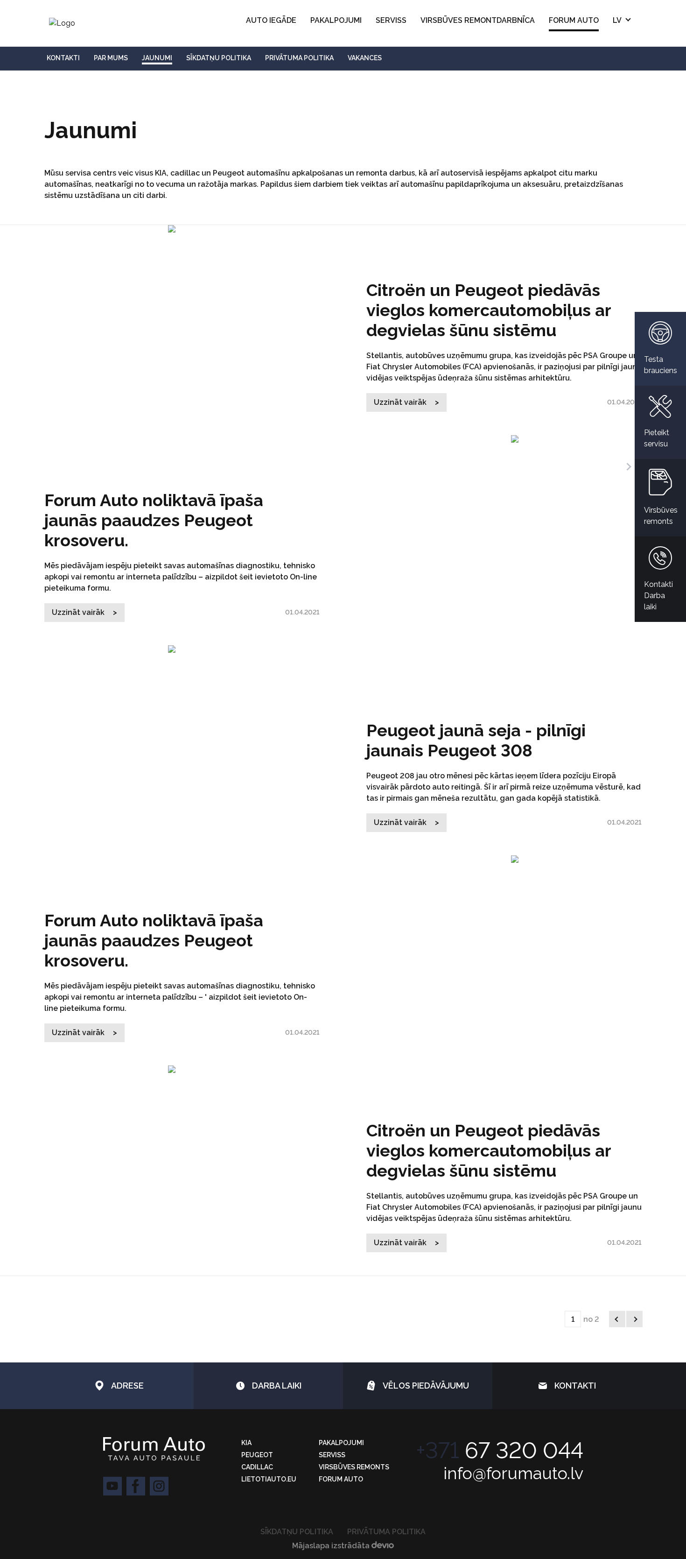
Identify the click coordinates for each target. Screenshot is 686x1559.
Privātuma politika (386, 1531)
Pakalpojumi (336, 20)
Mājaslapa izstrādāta (331, 1545)
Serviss (391, 20)
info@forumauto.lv (513, 1473)
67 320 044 (499, 1450)
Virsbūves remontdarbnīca (477, 20)
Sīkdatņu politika (296, 1531)
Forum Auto (574, 20)
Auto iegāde (271, 20)
